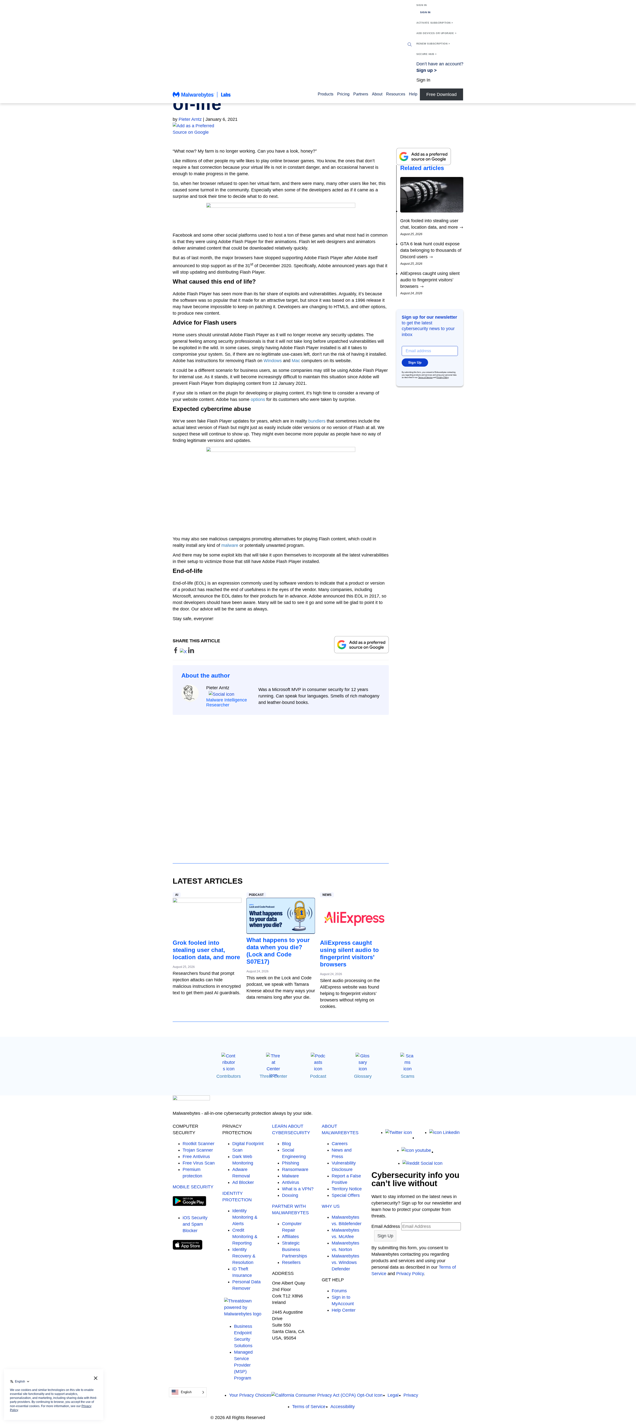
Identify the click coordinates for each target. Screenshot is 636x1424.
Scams (407, 1076)
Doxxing (290, 1195)
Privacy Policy (442, 377)
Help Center (344, 1310)
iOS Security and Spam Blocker (195, 1224)
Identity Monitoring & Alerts (244, 1217)
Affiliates (290, 1236)
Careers (340, 1143)
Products (325, 94)
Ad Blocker (243, 1182)
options (258, 399)
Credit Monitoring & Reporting (244, 1237)
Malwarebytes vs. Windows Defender (345, 1262)
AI (176, 895)
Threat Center (273, 1076)
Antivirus (290, 1182)
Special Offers (346, 1195)
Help (413, 94)
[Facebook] (420, 1137)
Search (409, 44)
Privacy (410, 1395)
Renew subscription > (433, 43)
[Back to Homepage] (202, 96)
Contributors (228, 1076)
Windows (273, 360)
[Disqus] (281, 784)
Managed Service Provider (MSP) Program (243, 1365)
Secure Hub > (426, 54)
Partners (360, 94)
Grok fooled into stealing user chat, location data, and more (206, 949)
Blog (286, 1143)
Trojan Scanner (198, 1150)
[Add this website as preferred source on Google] (318, 129)
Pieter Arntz (190, 119)
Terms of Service (425, 377)
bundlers (316, 421)
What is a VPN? (298, 1188)
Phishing (290, 1163)
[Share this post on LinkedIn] (191, 651)
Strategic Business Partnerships (294, 1249)
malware (229, 545)
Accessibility (342, 1406)
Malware (290, 1175)
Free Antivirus (196, 1156)
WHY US (331, 1206)
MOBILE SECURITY (193, 1186)
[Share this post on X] (184, 651)
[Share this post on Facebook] (176, 651)
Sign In (421, 5)
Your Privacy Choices (250, 1395)
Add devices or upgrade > (436, 33)
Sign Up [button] (415, 362)
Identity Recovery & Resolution (243, 1256)
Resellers (291, 1262)
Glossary (363, 1076)
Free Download (441, 94)
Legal (393, 1395)
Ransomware (295, 1169)
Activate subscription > (434, 22)
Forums (339, 1290)
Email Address (385, 1226)
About (377, 94)
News (326, 895)
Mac (296, 360)
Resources (395, 94)
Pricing (343, 94)
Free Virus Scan (199, 1163)
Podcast (256, 895)
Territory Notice (347, 1188)
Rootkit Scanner (198, 1143)
